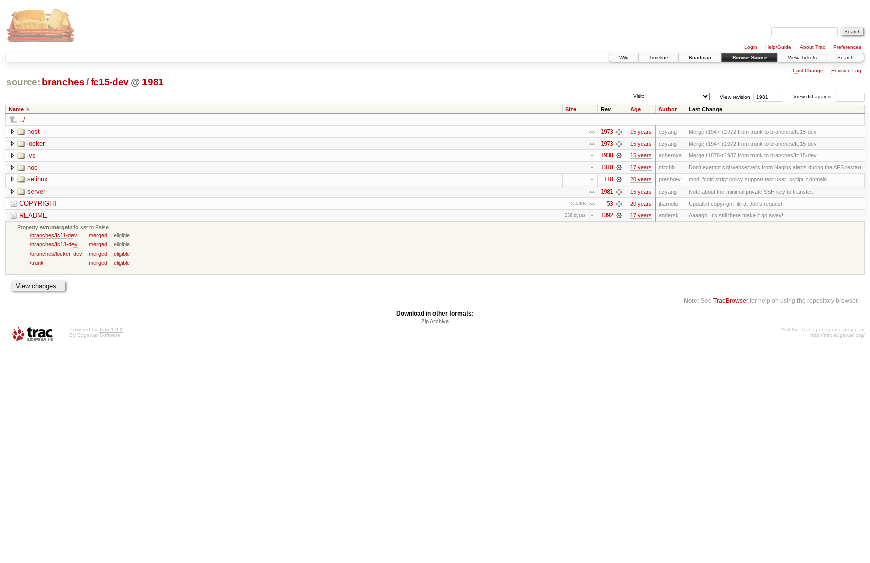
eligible (122, 254)
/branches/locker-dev (56, 254)
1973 (607, 131)
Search (845, 57)
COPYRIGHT (38, 203)
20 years (641, 179)
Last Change (808, 70)
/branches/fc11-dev (53, 235)
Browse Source (749, 57)
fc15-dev (110, 82)
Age (635, 109)
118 (608, 179)
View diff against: (814, 96)
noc (32, 167)
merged (98, 235)
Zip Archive (435, 321)
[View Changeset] (619, 131)
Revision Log (846, 70)
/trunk (37, 263)
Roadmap (700, 57)
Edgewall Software (98, 335)
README (33, 215)
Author (667, 109)
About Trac (812, 47)
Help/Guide (778, 47)
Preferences (847, 47)
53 (610, 203)
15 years (641, 132)
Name (16, 109)
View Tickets (802, 57)
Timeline (658, 57)
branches (63, 82)
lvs (31, 155)
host (33, 131)
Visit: (638, 96)
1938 (607, 155)
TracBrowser (730, 300)
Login (750, 47)
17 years (641, 167)
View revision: (736, 96)
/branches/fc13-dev (54, 244)
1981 (153, 82)
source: (23, 82)
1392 (607, 215)
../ (22, 119)
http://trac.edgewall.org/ (837, 335)
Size (570, 109)
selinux (37, 179)
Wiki (623, 57)
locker (36, 143)
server (36, 191)
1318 (607, 167)
